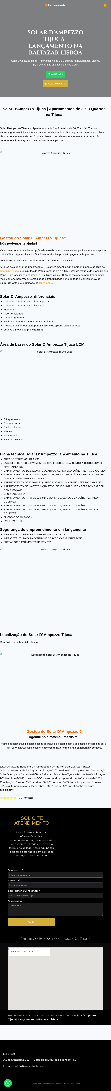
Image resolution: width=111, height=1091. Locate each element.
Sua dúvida (15, 901)
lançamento (46, 283)
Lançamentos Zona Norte (46, 1015)
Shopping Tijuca (9, 271)
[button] (8, 1083)
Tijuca (68, 1015)
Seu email (14, 880)
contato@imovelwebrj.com (28, 1066)
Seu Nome (15, 870)
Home (12, 1015)
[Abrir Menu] (105, 5)
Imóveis (23, 1015)
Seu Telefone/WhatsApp (23, 890)
